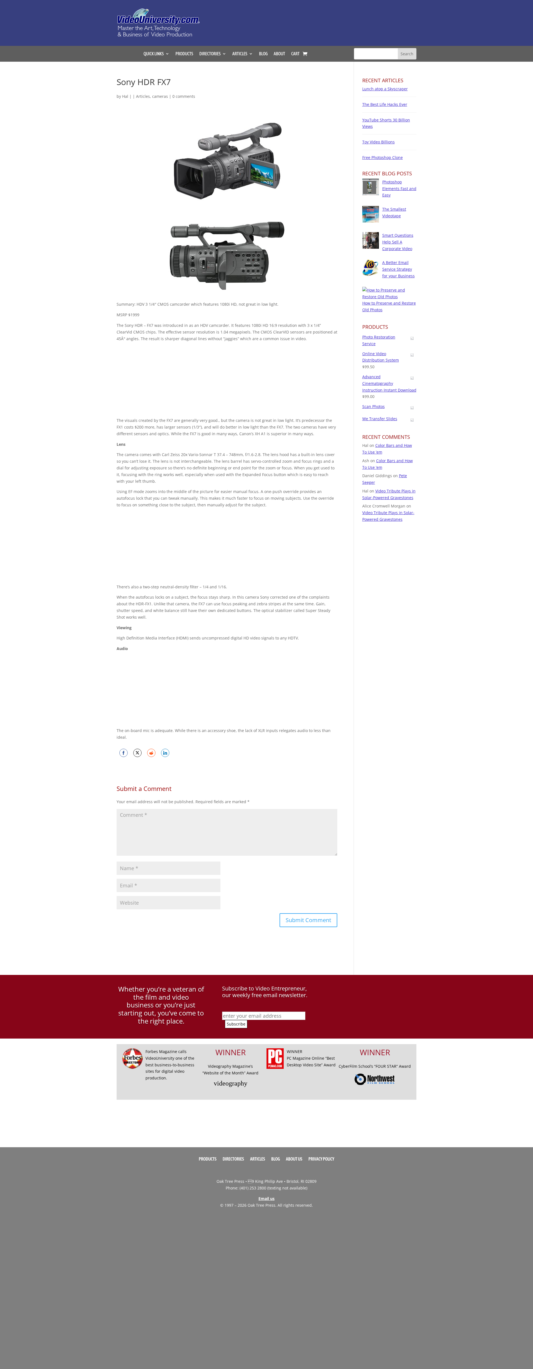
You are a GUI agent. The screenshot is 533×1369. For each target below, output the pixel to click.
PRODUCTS (184, 54)
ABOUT (279, 54)
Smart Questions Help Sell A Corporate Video (397, 242)
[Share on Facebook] (123, 753)
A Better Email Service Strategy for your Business (398, 269)
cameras (160, 96)
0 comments (183, 96)
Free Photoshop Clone (382, 157)
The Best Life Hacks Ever (384, 104)
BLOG (263, 54)
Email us (266, 1198)
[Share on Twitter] (137, 753)
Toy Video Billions (378, 142)
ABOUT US (294, 1159)
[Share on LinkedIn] (165, 753)
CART (295, 54)
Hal (125, 96)
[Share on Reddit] (151, 753)
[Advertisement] (323, 20)
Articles (143, 96)
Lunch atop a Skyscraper (385, 88)
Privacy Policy (321, 1159)
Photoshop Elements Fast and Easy (399, 188)
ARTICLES (239, 54)
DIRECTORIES (210, 54)
